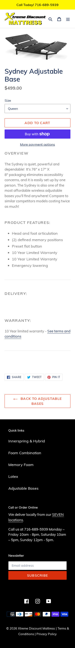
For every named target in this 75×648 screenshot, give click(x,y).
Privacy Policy (46, 634)
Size (8, 100)
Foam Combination (24, 452)
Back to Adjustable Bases (41, 401)
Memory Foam (21, 464)
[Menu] (68, 19)
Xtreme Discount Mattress (36, 628)
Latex (13, 476)
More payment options (37, 144)
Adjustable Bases (23, 488)
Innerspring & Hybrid (26, 441)
